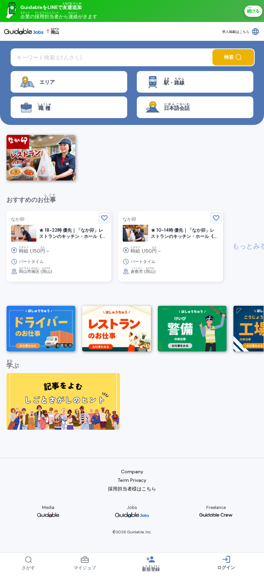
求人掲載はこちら (236, 32)
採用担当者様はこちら (132, 489)
